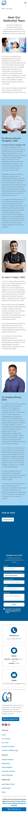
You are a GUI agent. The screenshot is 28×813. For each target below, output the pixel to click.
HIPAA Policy (6, 803)
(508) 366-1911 (16, 639)
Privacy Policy (20, 801)
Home (3, 8)
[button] (3, 724)
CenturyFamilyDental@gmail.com (14, 684)
